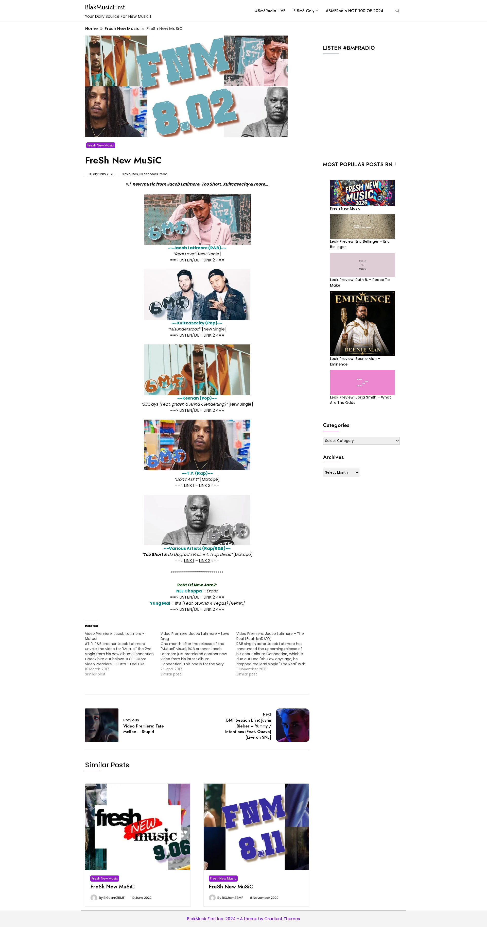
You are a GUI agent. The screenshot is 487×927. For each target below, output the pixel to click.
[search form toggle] (397, 10)
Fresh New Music (101, 145)
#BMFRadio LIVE (270, 11)
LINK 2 (209, 260)
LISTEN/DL (189, 260)
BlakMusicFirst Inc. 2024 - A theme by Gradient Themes (243, 919)
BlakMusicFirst (105, 7)
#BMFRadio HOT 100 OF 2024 (354, 11)
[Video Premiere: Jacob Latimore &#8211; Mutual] (123, 654)
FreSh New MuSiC (112, 886)
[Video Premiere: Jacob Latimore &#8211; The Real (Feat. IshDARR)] (274, 654)
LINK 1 (189, 485)
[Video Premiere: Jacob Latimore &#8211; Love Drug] (198, 654)
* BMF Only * (305, 11)
